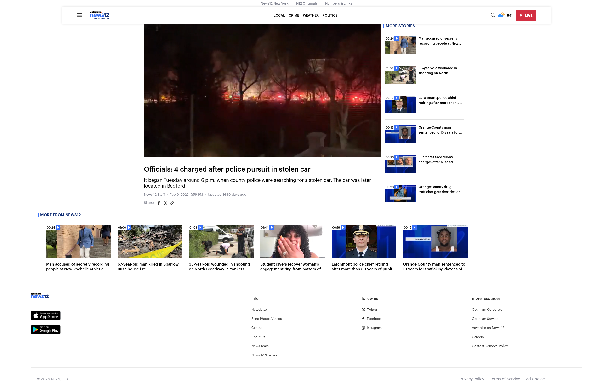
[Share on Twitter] (165, 203)
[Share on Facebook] (159, 203)
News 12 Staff (154, 194)
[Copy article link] (172, 203)
